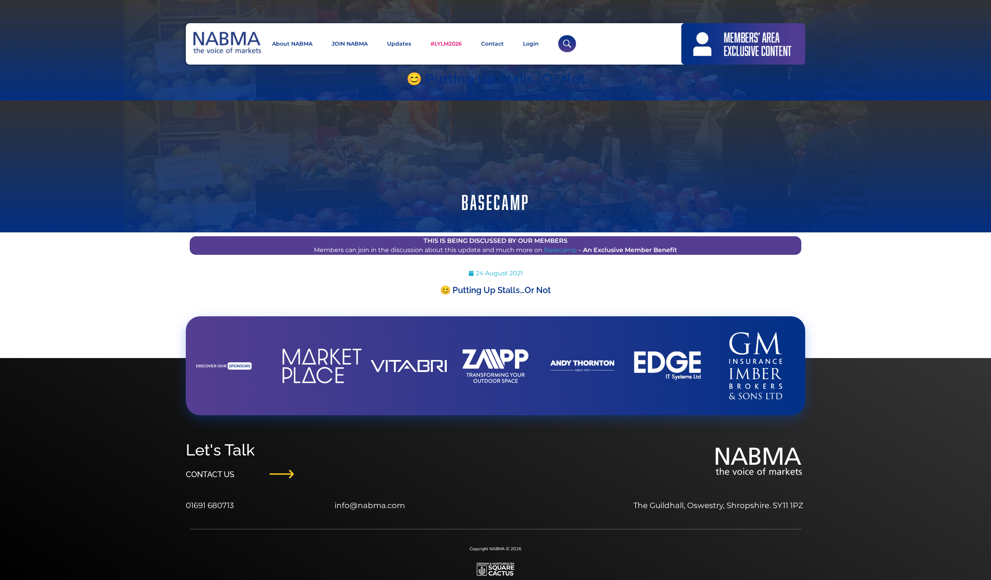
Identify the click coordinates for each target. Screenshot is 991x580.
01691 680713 (210, 505)
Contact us (210, 474)
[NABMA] (226, 43)
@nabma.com (377, 505)
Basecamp (560, 250)
